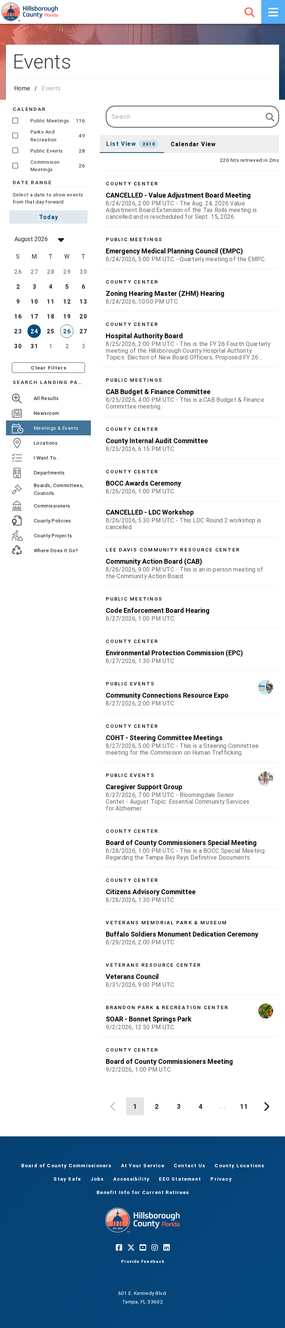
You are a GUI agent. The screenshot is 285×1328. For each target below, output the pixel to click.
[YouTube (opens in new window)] (142, 1247)
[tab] (132, 144)
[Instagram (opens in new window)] (154, 1247)
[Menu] (273, 12)
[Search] (249, 12)
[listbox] (189, 624)
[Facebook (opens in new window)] (119, 1247)
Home (22, 88)
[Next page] (266, 1106)
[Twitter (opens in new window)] (131, 1247)
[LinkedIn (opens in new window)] (166, 1247)
